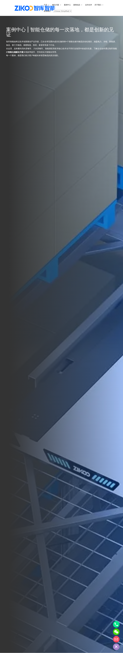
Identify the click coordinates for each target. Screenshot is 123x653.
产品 (45, 5)
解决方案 (55, 5)
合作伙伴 (88, 5)
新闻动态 (76, 5)
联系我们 (47, 11)
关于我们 (98, 5)
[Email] (116, 639)
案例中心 (67, 5)
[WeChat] (116, 632)
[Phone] (116, 624)
